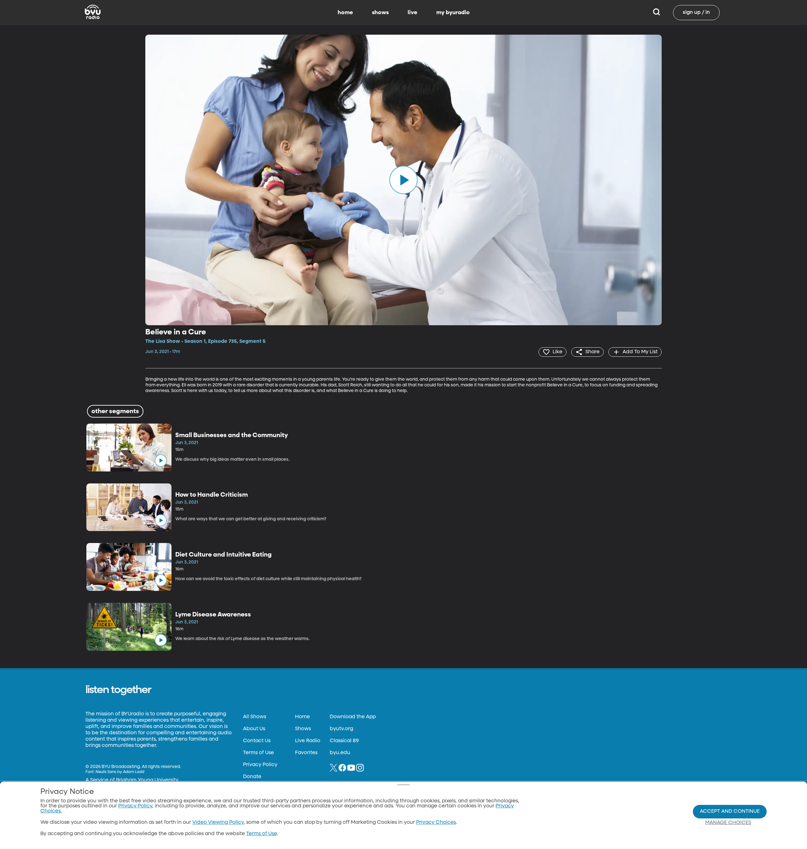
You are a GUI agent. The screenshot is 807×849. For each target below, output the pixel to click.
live (412, 12)
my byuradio (453, 12)
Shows (303, 728)
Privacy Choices (436, 822)
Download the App (353, 716)
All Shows (254, 716)
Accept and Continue (730, 811)
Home (302, 716)
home (345, 12)
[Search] (656, 12)
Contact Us (256, 740)
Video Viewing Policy (218, 822)
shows (380, 12)
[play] (403, 180)
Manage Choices (728, 822)
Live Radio (307, 740)
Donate (252, 776)
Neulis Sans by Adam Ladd (120, 772)
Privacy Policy (260, 764)
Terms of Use (258, 752)
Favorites (306, 752)
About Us (254, 728)
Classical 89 (344, 740)
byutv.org (341, 728)
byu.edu (340, 752)
